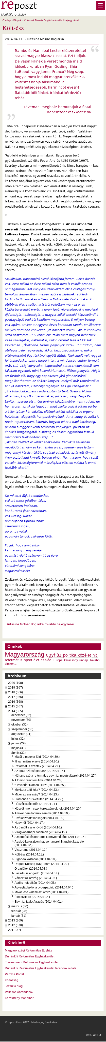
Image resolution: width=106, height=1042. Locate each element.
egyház (54, 655)
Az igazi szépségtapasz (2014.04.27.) (40, 771)
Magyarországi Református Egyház (28, 950)
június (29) (18, 743)
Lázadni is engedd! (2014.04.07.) (37, 873)
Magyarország (24, 654)
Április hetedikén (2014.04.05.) (35, 882)
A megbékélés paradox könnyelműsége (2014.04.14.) (50, 837)
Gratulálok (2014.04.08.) (31, 868)
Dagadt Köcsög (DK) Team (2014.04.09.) (42, 864)
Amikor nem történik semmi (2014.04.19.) (42, 813)
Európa (58, 660)
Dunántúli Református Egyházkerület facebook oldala (40, 968)
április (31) (18, 753)
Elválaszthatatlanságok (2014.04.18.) (39, 818)
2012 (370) (15, 925)
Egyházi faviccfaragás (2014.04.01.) (39, 901)
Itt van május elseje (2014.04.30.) (37, 761)
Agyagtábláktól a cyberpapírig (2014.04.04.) (44, 887)
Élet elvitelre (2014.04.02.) (32, 897)
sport (28, 660)
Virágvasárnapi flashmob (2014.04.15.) (41, 832)
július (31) (18, 738)
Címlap (6, 20)
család (46, 660)
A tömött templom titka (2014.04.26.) (38, 780)
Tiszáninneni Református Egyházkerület (31, 962)
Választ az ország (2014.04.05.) (36, 878)
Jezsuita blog (14, 986)
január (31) (18, 915)
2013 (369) (15, 920)
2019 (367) (15, 687)
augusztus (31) (21, 734)
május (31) (18, 748)
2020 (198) (15, 683)
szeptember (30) (22, 729)
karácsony (71, 660)
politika (69, 655)
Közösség (11, 980)
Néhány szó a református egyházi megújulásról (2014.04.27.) (55, 775)
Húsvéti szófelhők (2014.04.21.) (36, 804)
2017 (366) (15, 697)
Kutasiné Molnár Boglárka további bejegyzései (51, 20)
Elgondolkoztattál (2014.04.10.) (35, 859)
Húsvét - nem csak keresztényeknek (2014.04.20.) (48, 808)
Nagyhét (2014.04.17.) (30, 822)
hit (94, 655)
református (13, 660)
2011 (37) (14, 930)
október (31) (19, 724)
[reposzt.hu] (19, 10)
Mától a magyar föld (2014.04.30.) (37, 756)
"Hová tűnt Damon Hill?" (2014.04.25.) (40, 785)
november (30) (21, 720)
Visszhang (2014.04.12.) (31, 850)
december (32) (21, 715)
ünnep (83, 660)
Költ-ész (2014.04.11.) (29, 854)
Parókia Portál (14, 974)
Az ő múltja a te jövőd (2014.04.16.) (38, 827)
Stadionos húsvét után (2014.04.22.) (39, 799)
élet (36, 660)
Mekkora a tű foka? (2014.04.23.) (37, 789)
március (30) (19, 906)
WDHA (97, 1035)
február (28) (19, 911)
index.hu (83, 112)
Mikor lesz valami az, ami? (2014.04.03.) (42, 892)
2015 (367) (15, 706)
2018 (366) (15, 692)
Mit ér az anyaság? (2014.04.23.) (37, 794)
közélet (84, 655)
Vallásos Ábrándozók (19, 992)
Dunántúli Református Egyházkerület (29, 956)
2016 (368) (15, 701)
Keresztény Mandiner (19, 998)
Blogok (17, 20)
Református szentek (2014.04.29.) (37, 766)
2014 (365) (15, 711)
